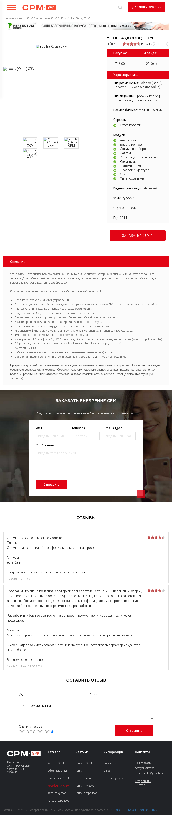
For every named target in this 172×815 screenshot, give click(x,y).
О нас (106, 770)
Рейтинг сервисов (86, 793)
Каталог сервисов (58, 800)
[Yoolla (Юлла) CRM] (51, 100)
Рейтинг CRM (83, 763)
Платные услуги (113, 778)
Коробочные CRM (58, 785)
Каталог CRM (55, 763)
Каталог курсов (56, 793)
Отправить (51, 484)
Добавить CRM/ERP (146, 7)
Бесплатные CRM (58, 778)
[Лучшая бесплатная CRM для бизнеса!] (86, 26)
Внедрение (109, 763)
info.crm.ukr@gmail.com (145, 773)
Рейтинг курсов (84, 785)
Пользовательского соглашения (133, 810)
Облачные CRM (57, 770)
